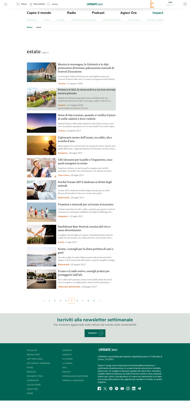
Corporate (33, 380)
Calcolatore (34, 384)
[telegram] (139, 388)
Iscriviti (92, 333)
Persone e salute (155, 19)
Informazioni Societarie (75, 376)
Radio (71, 13)
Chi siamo (67, 359)
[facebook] (99, 388)
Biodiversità (63, 197)
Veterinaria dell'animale (69, 286)
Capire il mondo (39, 13)
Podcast (98, 13)
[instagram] (128, 388)
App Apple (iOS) (34, 359)
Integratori (63, 216)
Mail (64, 367)
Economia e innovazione (84, 19)
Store (24, 4)
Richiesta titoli (35, 376)
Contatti (66, 354)
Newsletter (39, 4)
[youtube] (122, 388)
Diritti (47, 19)
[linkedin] (133, 388)
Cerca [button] (55, 4)
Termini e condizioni (73, 380)
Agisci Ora (128, 13)
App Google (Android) (38, 363)
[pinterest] (111, 388)
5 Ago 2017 (71, 242)
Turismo (61, 83)
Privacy (66, 372)
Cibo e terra (134, 19)
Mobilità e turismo (112, 19)
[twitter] (105, 388)
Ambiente (31, 19)
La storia (67, 363)
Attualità (32, 350)
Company (67, 350)
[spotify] (116, 388)
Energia (60, 19)
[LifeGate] (95, 4)
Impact (158, 13)
